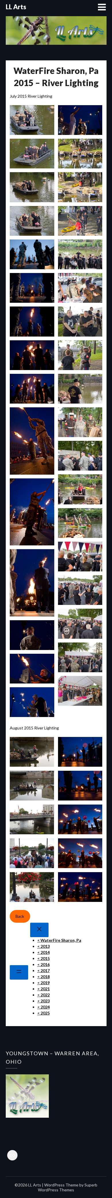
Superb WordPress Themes (67, 1187)
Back (20, 916)
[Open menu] (19, 972)
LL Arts (16, 7)
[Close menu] (39, 930)
